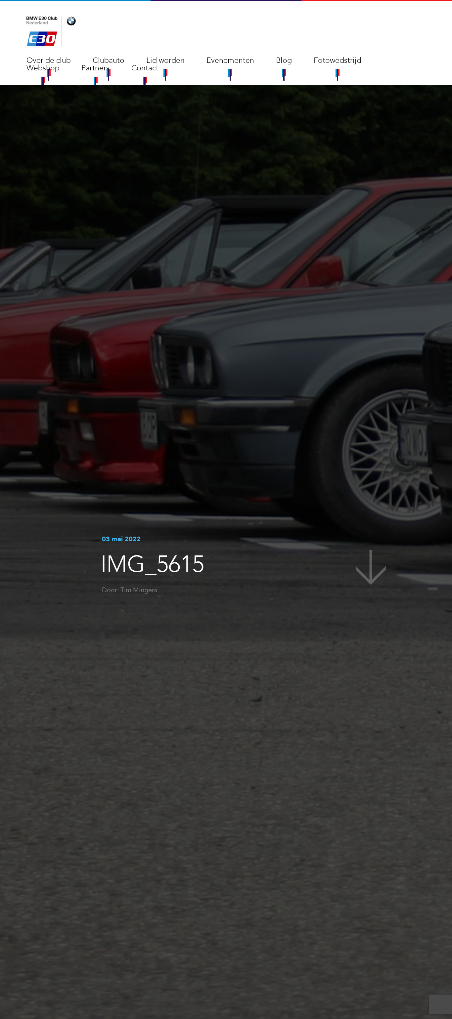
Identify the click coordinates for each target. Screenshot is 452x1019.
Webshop (43, 68)
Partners (95, 68)
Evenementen (230, 60)
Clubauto (108, 60)
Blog (284, 60)
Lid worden (165, 60)
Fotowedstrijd (337, 60)
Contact (144, 68)
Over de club (48, 60)
